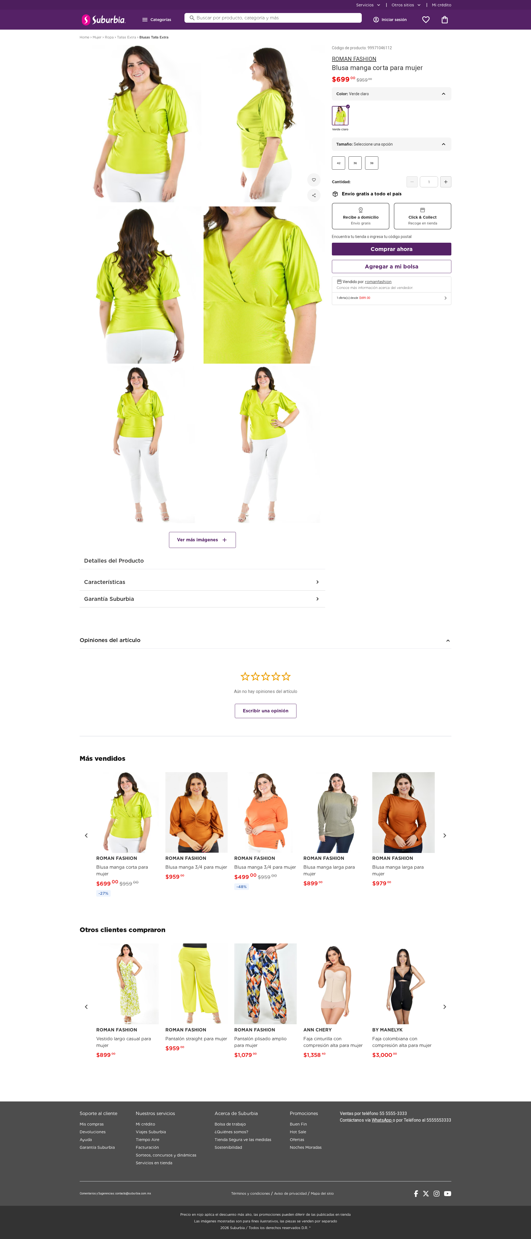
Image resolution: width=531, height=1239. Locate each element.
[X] (426, 1193)
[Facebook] (416, 1193)
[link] (127, 835)
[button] (86, 835)
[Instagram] (436, 1193)
